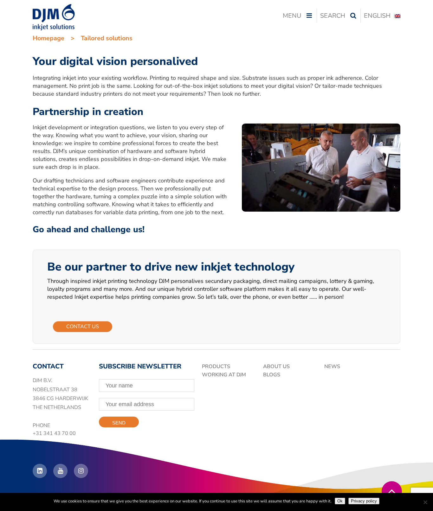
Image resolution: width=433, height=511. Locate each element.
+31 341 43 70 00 (54, 433)
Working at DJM (224, 374)
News (332, 366)
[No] (425, 502)
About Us (276, 366)
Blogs (271, 374)
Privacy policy (364, 501)
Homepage (48, 38)
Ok (340, 501)
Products (216, 366)
